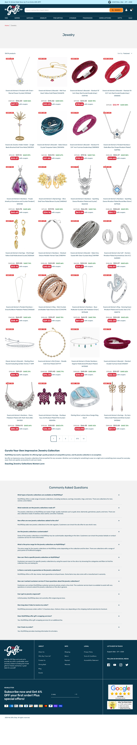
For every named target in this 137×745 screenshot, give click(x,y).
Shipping (67, 652)
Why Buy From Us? (45, 656)
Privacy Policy (88, 652)
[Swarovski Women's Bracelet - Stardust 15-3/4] (117, 72)
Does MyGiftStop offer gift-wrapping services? (35, 616)
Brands (41, 673)
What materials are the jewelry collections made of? (36, 508)
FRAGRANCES (87, 18)
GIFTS (120, 18)
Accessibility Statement (91, 660)
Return (67, 656)
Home (7, 25)
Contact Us (42, 660)
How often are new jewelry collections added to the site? (38, 521)
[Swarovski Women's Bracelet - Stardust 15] (85, 72)
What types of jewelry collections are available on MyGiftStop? (40, 495)
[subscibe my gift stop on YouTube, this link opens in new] (114, 666)
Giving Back (42, 664)
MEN (6, 18)
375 (77, 438)
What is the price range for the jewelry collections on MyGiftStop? (41, 544)
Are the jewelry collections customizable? (33, 532)
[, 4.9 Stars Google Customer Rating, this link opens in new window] (120, 692)
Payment (67, 660)
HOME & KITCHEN (105, 18)
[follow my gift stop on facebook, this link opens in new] (108, 666)
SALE (130, 18)
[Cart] (131, 10)
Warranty (67, 664)
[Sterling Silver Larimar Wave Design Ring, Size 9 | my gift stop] (85, 397)
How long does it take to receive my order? (33, 605)
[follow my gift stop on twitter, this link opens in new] (126, 666)
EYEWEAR (72, 18)
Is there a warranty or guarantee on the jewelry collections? (39, 570)
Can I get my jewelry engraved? (29, 594)
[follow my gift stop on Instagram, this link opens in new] (120, 666)
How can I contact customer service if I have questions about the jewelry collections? (49, 581)
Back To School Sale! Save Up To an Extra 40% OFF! (23, 2)
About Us (41, 652)
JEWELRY (43, 18)
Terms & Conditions (90, 656)
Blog (40, 669)
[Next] (83, 439)
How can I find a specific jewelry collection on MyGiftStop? (39, 557)
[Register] (76, 694)
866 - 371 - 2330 (118, 652)
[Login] (126, 10)
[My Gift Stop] (13, 646)
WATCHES (30, 18)
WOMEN (17, 18)
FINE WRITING (58, 18)
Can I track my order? (25, 627)
